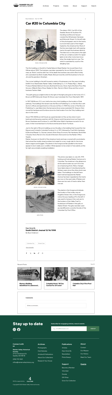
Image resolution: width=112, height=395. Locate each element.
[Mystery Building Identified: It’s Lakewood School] (29, 274)
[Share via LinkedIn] (34, 253)
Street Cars (41, 243)
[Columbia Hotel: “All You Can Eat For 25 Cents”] (56, 274)
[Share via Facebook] (26, 253)
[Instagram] (14, 329)
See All (93, 264)
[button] (46, 6)
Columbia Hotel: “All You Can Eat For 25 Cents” (55, 284)
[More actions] (85, 19)
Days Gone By (30, 247)
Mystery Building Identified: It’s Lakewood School (29, 284)
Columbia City (30, 243)
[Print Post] (42, 253)
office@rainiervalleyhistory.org (23, 362)
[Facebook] (18, 329)
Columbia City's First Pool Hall (82, 284)
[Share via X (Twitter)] (30, 253)
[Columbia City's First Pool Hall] (82, 274)
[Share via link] (38, 253)
